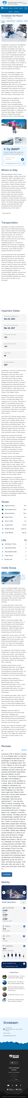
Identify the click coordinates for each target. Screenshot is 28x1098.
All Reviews (6, 874)
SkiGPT (21, 8)
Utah (16, 966)
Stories (16, 8)
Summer (16, 12)
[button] (26, 8)
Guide (3, 21)
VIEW (23, 902)
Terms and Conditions (14, 1076)
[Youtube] (8, 1085)
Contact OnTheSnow (14, 1068)
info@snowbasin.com (9, 1035)
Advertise (14, 1070)
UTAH (2, 18)
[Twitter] (12, 1085)
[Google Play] (11, 1089)
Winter (10, 12)
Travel (11, 8)
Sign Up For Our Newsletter (14, 1072)
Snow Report (11, 21)
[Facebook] (20, 1085)
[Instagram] (16, 1085)
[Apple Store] (18, 1089)
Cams (25, 21)
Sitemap (13, 1077)
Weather (5, 8)
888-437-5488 (6, 1033)
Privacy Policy (14, 1074)
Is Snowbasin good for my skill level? (14, 163)
